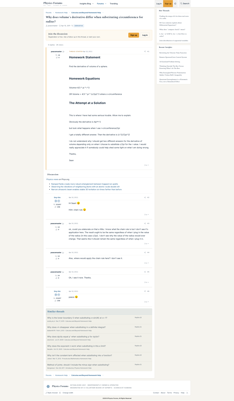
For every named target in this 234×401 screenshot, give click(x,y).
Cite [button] (145, 165)
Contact (156, 393)
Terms (169, 393)
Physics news (52, 179)
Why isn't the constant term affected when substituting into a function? (79, 355)
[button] (93, 3)
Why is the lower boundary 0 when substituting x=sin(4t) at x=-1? (77, 318)
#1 (148, 51)
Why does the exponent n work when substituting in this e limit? (76, 346)
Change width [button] (68, 393)
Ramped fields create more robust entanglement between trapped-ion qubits (84, 184)
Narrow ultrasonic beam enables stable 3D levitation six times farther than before (86, 189)
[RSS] (187, 392)
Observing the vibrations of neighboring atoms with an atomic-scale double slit (85, 186)
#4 (148, 252)
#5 (148, 272)
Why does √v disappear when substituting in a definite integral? (76, 327)
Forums (100, 3)
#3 (148, 223)
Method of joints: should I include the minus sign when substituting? (78, 365)
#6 (148, 291)
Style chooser (52, 393)
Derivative (79, 26)
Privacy (176, 393)
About (163, 393)
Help (182, 393)
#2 (148, 197)
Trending (114, 3)
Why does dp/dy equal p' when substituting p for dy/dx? (73, 336)
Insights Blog (85, 3)
